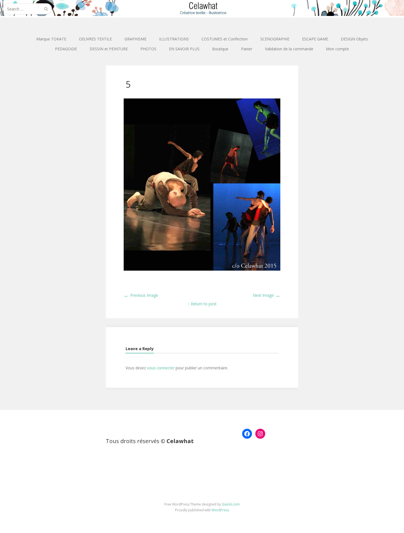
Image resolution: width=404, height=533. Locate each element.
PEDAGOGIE (66, 48)
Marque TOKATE (51, 39)
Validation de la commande (289, 48)
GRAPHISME (135, 39)
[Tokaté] (202, 8)
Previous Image (141, 295)
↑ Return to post (202, 303)
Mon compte (337, 48)
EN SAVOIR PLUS (184, 48)
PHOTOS (148, 48)
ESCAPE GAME (315, 39)
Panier (246, 48)
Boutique (220, 48)
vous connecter (161, 367)
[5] (202, 269)
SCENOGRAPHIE (274, 39)
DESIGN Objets (354, 39)
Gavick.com (231, 504)
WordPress (220, 510)
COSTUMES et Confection (224, 39)
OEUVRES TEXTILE (95, 39)
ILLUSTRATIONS (174, 39)
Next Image (266, 295)
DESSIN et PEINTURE (109, 48)
